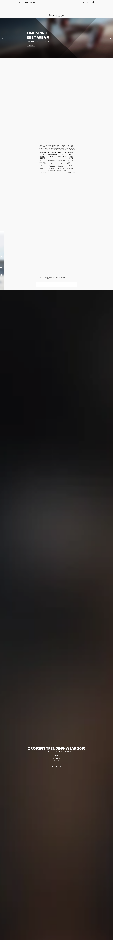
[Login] (90, 2)
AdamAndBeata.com (29, 2)
